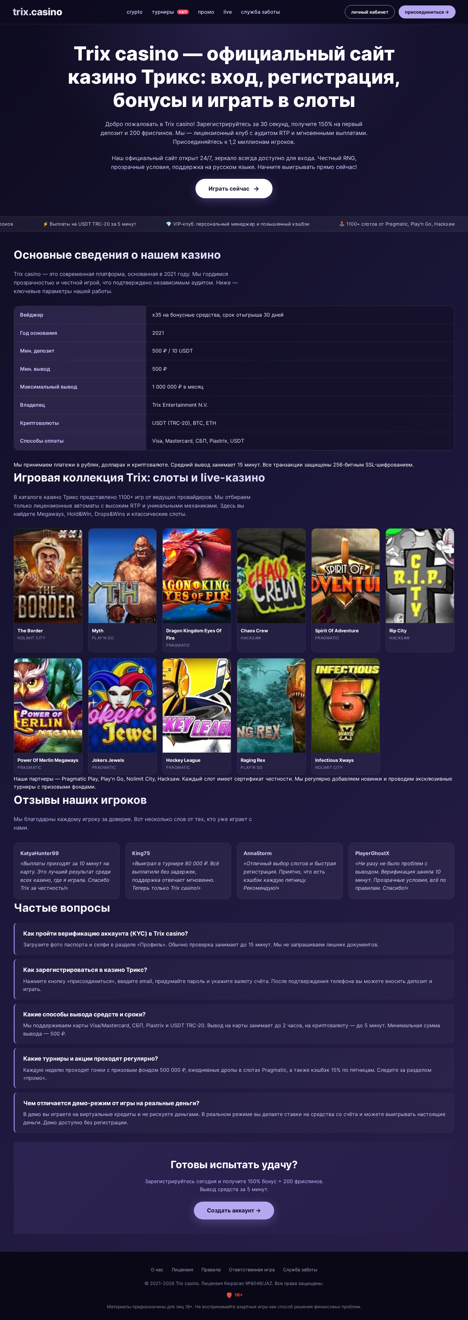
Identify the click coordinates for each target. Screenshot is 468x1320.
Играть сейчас (234, 189)
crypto (135, 12)
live (227, 12)
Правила (211, 1269)
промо (206, 12)
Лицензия (182, 1269)
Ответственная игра (252, 1269)
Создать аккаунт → (234, 1210)
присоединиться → (427, 12)
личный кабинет (369, 12)
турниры (169, 12)
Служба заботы (300, 1269)
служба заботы (260, 12)
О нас (157, 1269)
